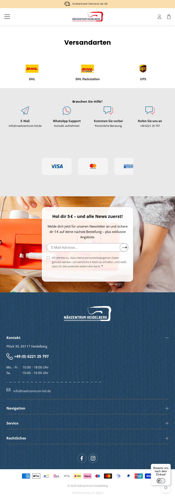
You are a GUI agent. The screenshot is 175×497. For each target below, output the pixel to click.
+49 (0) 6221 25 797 (31, 356)
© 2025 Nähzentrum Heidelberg (87, 486)
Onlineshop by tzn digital (87, 492)
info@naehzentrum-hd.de (25, 126)
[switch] (161, 480)
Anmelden (124, 247)
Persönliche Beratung (108, 126)
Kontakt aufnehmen (67, 126)
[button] (7, 17)
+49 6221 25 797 (150, 126)
